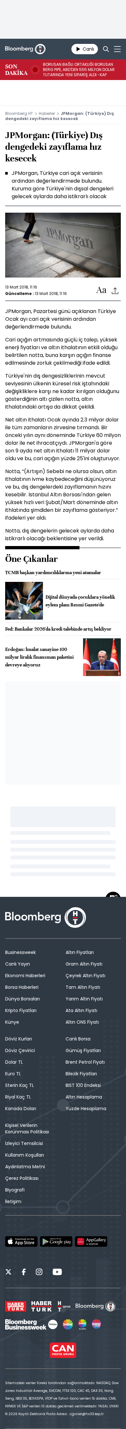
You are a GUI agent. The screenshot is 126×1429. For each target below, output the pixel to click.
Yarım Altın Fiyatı (84, 999)
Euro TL (13, 1073)
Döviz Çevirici (20, 1050)
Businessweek (20, 952)
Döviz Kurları (18, 1039)
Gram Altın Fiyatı (84, 964)
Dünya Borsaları (22, 999)
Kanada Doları (20, 1108)
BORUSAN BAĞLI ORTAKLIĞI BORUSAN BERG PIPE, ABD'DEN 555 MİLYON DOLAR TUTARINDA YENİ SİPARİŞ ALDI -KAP (79, 69)
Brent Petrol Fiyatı (85, 1062)
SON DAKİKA (16, 69)
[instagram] (39, 1272)
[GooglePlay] (56, 1241)
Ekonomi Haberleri (25, 975)
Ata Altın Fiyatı (81, 1010)
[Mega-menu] (117, 49)
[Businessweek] (31, 1324)
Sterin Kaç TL (19, 1085)
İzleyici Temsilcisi (24, 1143)
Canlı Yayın (17, 964)
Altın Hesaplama (84, 1097)
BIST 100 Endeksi (83, 1085)
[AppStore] (21, 1241)
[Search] (106, 49)
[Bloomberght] (25, 49)
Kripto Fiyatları (21, 1010)
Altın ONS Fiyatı (82, 1022)
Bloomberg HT (19, 113)
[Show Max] (97, 1324)
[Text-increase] (101, 290)
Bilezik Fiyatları (81, 1073)
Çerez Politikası (21, 1178)
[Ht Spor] (63, 1306)
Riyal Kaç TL (18, 1097)
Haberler (47, 113)
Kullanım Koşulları (24, 1155)
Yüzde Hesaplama (86, 1108)
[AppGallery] (91, 1241)
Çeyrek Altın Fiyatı (85, 975)
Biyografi (15, 1190)
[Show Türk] (82, 1324)
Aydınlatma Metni (25, 1166)
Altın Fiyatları (80, 952)
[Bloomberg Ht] (96, 1306)
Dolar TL (14, 1062)
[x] (8, 1272)
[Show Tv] (68, 1324)
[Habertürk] (15, 1306)
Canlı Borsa (78, 1039)
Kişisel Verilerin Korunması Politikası (27, 1128)
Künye (12, 1022)
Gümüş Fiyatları (83, 1050)
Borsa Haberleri (21, 987)
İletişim (13, 1201)
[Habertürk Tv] (41, 1306)
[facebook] (24, 1272)
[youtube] (57, 1272)
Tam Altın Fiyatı (83, 987)
